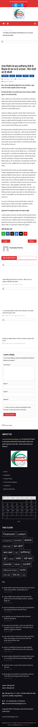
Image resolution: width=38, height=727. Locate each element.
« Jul (18, 521)
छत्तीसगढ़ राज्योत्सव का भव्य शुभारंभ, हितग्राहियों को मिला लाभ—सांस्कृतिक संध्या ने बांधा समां (33, 241)
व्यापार (23, 575)
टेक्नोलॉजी (11, 559)
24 (3, 514)
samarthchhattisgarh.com (10, 717)
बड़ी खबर (28, 558)
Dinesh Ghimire (26, 725)
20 (18, 511)
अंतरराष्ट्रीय (17, 540)
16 (32, 507)
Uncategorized (7, 540)
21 (22, 511)
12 (13, 507)
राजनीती (26, 564)
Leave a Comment (8, 81)
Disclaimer (7, 475)
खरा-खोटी (18, 546)
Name (5, 383)
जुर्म (4, 558)
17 (3, 511)
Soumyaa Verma (21, 79)
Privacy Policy (8, 478)
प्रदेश (32, 75)
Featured (5, 75)
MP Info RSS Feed (9, 489)
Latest (12, 75)
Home (5, 471)
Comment (7, 365)
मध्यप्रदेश (7, 564)
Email (5, 391)
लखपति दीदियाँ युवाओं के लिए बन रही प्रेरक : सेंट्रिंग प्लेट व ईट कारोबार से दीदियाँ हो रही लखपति (17, 280)
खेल (16, 553)
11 (8, 507)
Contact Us (7, 485)
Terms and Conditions (10, 482)
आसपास (19, 75)
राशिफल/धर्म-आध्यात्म (10, 570)
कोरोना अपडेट (7, 546)
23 (32, 511)
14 (22, 507)
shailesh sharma (20, 343)
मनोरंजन (17, 565)
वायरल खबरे (6, 575)
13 (18, 507)
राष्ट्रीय (23, 570)
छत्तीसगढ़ (25, 75)
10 (3, 507)
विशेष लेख (16, 575)
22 (27, 511)
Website (5, 399)
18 (8, 511)
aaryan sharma (19, 284)
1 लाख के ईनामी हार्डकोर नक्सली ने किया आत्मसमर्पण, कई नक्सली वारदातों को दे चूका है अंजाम (17, 312)
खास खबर (7, 552)
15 (27, 507)
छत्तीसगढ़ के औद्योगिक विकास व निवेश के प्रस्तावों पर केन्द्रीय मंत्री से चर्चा (18, 339)
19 (13, 511)
